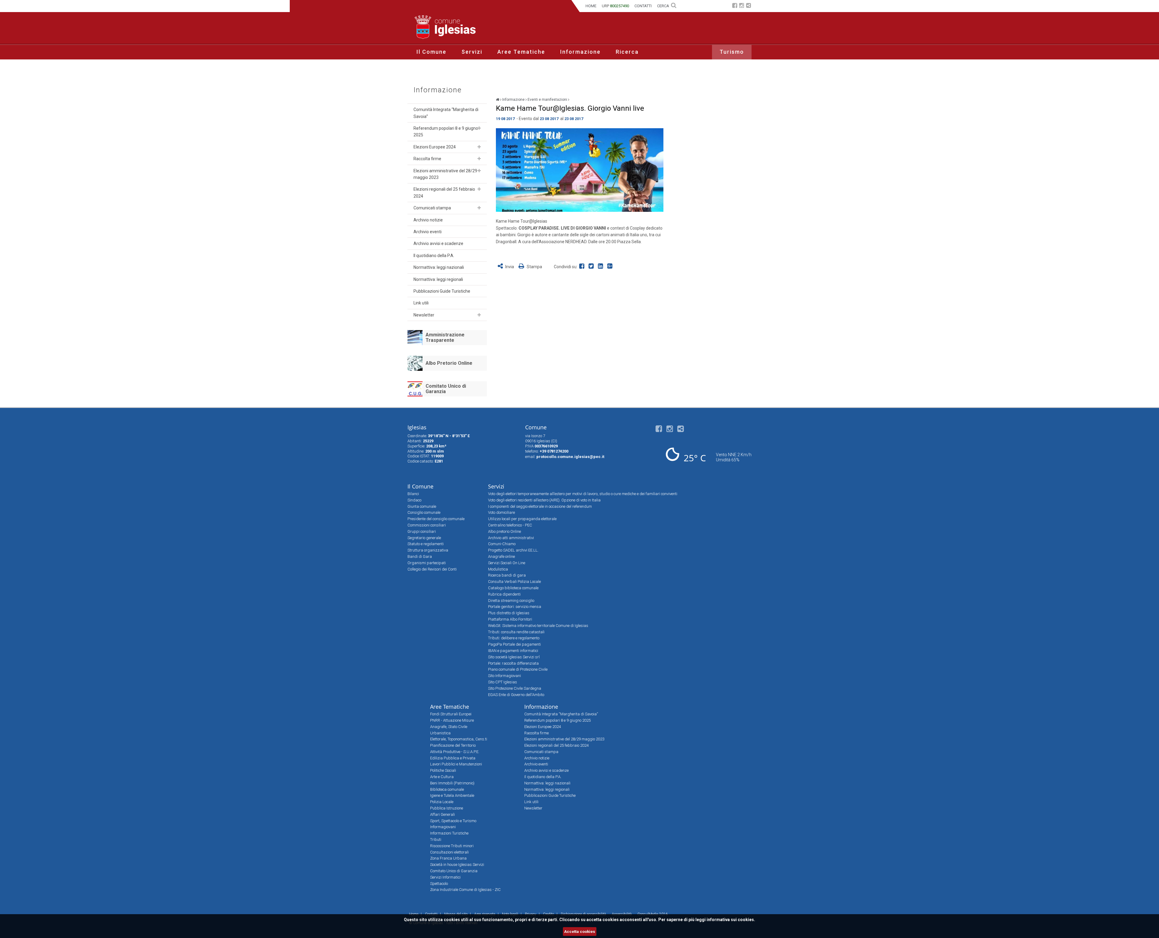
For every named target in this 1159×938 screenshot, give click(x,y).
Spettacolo (439, 883)
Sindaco (414, 500)
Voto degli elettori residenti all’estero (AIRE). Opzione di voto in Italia (544, 500)
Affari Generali (442, 814)
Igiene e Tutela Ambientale (452, 795)
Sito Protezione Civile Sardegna (514, 688)
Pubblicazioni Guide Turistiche (441, 291)
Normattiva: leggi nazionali (438, 267)
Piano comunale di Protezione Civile (518, 669)
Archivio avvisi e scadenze (438, 243)
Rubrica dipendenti (504, 594)
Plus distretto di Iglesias (508, 613)
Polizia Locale (441, 802)
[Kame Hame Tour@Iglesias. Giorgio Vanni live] (579, 170)
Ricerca (627, 52)
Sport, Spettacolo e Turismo (453, 821)
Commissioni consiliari (426, 525)
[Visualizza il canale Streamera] (748, 6)
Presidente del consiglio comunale (436, 519)
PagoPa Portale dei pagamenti (514, 644)
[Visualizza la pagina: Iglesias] (497, 99)
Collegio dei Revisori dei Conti (432, 569)
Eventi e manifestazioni (547, 99)
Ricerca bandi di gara (507, 575)
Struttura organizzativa (427, 550)
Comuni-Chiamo (502, 544)
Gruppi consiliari (421, 531)
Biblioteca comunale (447, 789)
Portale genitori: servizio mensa (514, 606)
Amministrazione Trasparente (445, 337)
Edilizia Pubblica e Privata (452, 758)
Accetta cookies (579, 931)
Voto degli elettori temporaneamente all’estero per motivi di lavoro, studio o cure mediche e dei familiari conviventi (582, 493)
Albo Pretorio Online (449, 363)
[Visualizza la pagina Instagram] (741, 6)
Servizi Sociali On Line (506, 563)
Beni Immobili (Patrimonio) (452, 783)
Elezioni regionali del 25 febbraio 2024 (444, 192)
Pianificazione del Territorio (453, 745)
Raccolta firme (427, 158)
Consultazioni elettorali (449, 852)
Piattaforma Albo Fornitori (510, 619)
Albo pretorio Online (504, 531)
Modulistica (498, 569)
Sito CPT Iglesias (502, 682)
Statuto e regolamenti (425, 544)
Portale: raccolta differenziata (513, 663)
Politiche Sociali (443, 770)
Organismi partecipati (426, 563)
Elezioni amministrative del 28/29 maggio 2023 (445, 174)
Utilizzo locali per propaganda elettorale (522, 519)
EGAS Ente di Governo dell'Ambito (516, 694)
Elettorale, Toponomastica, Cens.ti (458, 739)
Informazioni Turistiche (449, 833)
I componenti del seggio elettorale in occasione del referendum (540, 506)
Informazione (580, 52)
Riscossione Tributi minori (452, 846)
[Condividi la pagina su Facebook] (583, 266)
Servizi (471, 52)
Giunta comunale (421, 506)
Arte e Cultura (442, 776)
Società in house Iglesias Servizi (457, 864)
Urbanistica (440, 733)
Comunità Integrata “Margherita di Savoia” (445, 113)
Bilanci (413, 493)
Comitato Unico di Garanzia (446, 388)
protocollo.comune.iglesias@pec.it (570, 456)
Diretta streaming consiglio (511, 600)
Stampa (534, 266)
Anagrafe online (501, 556)
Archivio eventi (427, 231)
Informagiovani (443, 827)
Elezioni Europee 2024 (434, 147)
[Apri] (479, 128)
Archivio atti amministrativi (511, 538)
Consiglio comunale (423, 512)
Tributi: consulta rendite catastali (516, 632)
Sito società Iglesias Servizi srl (514, 657)
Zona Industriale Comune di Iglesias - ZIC (465, 889)
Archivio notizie (428, 220)
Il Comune (431, 52)
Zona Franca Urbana (448, 858)
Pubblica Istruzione (446, 808)
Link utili (421, 302)
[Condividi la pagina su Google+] (610, 266)
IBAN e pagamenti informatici (513, 650)
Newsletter (423, 315)
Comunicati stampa (432, 207)
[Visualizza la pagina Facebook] (734, 6)
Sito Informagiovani (504, 675)
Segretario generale (424, 538)
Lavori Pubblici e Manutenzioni (456, 764)
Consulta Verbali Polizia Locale (514, 581)
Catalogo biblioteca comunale (513, 588)
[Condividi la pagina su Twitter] (592, 266)
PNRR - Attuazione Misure (452, 720)
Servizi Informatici (445, 877)
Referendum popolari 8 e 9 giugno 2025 (445, 131)
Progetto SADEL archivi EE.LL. (513, 550)
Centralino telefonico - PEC (510, 525)
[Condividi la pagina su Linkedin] (601, 266)
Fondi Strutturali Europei (450, 714)
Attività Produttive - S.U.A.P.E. (454, 751)
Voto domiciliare (501, 512)
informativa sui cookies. (731, 919)
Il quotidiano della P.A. (433, 255)
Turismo (732, 52)
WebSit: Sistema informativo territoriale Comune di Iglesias (538, 625)
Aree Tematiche (521, 52)
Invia (509, 266)
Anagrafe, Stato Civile (448, 726)
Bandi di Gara (419, 556)
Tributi (435, 839)
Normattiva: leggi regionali (438, 279)
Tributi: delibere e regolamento (513, 638)
